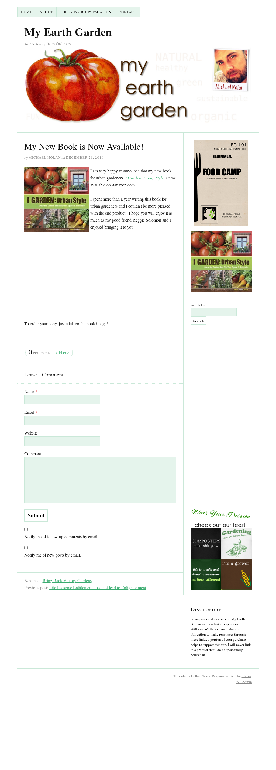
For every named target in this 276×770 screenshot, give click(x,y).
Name (31, 391)
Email (30, 412)
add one (62, 352)
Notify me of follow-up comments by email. (61, 536)
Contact (127, 11)
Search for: (198, 305)
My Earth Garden (68, 31)
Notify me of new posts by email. (52, 555)
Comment (32, 453)
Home (26, 11)
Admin (244, 681)
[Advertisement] (100, 275)
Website (31, 433)
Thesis (246, 675)
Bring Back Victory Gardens (67, 580)
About (46, 11)
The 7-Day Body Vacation (85, 11)
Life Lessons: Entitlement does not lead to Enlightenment (97, 587)
